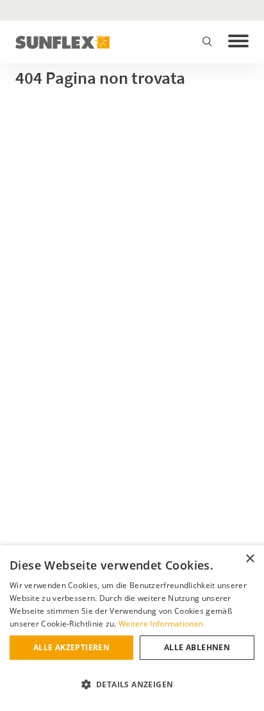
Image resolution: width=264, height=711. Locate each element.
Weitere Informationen (161, 623)
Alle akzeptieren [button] (71, 647)
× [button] (249, 559)
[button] (132, 684)
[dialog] (132, 628)
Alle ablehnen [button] (197, 647)
